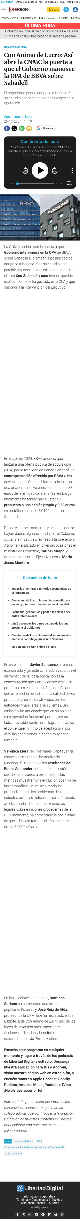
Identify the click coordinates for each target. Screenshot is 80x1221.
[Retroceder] (25, 170)
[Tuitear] (14, 128)
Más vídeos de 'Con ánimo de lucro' (33, 646)
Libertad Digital (40, 1188)
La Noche (63, 18)
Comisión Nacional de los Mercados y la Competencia (34, 1147)
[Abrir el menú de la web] (4, 10)
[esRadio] (18, 9)
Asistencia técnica (33, 1203)
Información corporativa (39, 1196)
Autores (54, 1203)
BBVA (39, 1141)
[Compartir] (7, 128)
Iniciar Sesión (75, 9)
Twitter (23, 1214)
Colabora (53, 9)
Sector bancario (13, 1153)
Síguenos (47, 128)
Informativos (28, 18)
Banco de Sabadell (24, 1141)
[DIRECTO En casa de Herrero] (66, 9)
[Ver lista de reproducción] (69, 183)
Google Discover (42, 1214)
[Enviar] (22, 128)
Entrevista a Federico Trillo (28, 2)
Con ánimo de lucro (15, 46)
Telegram (55, 1214)
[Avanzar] (54, 170)
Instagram (30, 1214)
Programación (9, 18)
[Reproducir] (40, 170)
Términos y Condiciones (32, 1200)
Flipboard (49, 1214)
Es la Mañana (47, 18)
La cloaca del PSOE (55, 2)
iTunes (61, 1214)
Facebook (17, 1214)
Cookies (56, 1200)
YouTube (36, 1214)
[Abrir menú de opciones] (72, 170)
